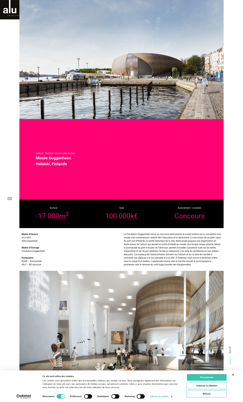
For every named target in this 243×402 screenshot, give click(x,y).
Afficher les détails (159, 396)
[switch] (88, 396)
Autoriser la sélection (206, 385)
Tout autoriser (207, 377)
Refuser (207, 394)
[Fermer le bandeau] (233, 375)
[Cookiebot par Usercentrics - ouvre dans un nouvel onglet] (24, 396)
